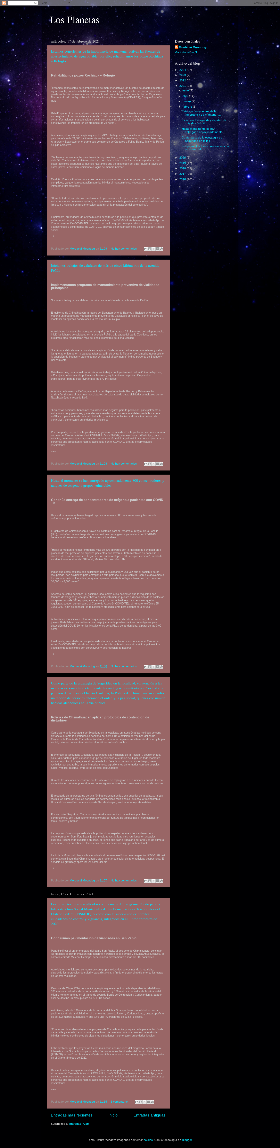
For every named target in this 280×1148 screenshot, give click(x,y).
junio (186, 90)
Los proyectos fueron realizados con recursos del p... (205, 148)
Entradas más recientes (72, 1115)
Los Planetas (75, 19)
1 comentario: (120, 1101)
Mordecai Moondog (192, 47)
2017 (183, 173)
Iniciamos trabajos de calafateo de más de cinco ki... (204, 122)
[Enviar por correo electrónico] (146, 249)
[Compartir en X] (153, 249)
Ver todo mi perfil (186, 52)
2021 (183, 85)
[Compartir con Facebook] (157, 249)
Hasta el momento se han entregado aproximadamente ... (204, 130)
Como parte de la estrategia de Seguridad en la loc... (202, 139)
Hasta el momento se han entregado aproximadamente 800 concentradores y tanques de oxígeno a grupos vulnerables (107, 483)
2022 (183, 80)
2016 (183, 179)
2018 (183, 168)
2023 (183, 75)
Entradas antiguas (149, 1115)
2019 (183, 163)
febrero (188, 106)
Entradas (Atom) (80, 1123)
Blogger (187, 1139)
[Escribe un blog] (150, 249)
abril (186, 96)
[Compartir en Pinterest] (161, 249)
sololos (148, 1139)
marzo (187, 101)
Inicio (113, 1115)
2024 (183, 69)
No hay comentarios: (124, 248)
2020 (183, 157)
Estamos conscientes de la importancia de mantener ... (201, 113)
